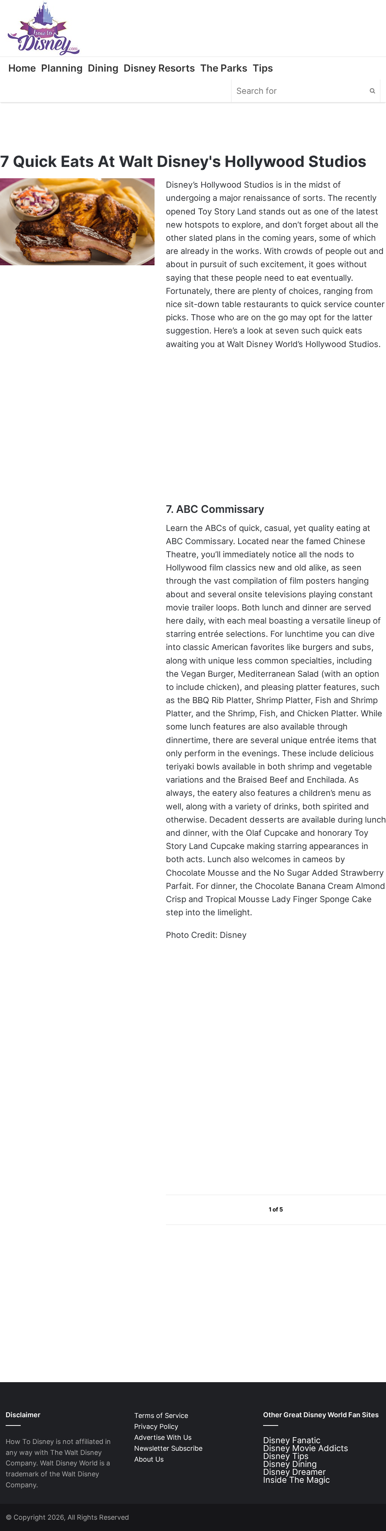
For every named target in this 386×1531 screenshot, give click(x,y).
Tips (263, 68)
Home (22, 68)
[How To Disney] (44, 28)
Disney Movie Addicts (305, 1448)
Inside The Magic (296, 1480)
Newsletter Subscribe (168, 1448)
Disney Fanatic (291, 1440)
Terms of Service (161, 1415)
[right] (300, 1209)
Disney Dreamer (294, 1472)
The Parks (223, 68)
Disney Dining (290, 1464)
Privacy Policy (156, 1426)
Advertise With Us (162, 1437)
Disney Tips (286, 1456)
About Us (149, 1459)
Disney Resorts (159, 68)
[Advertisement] (222, 1116)
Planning (62, 68)
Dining (103, 68)
